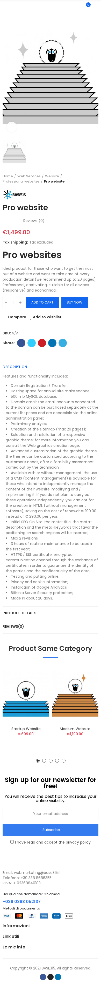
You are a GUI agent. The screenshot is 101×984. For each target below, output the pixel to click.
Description (15, 366)
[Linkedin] (58, 977)
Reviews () (34, 221)
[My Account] (95, 7)
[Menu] (5, 7)
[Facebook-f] (43, 977)
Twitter (31, 343)
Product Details (20, 613)
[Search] (77, 7)
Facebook (21, 343)
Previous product (81, 178)
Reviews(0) (13, 626)
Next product (94, 178)
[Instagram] (50, 977)
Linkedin (52, 343)
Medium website (75, 728)
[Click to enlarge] (11, 127)
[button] (38, 761)
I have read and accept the (53, 842)
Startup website (26, 728)
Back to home (88, 178)
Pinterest (42, 343)
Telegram (63, 343)
